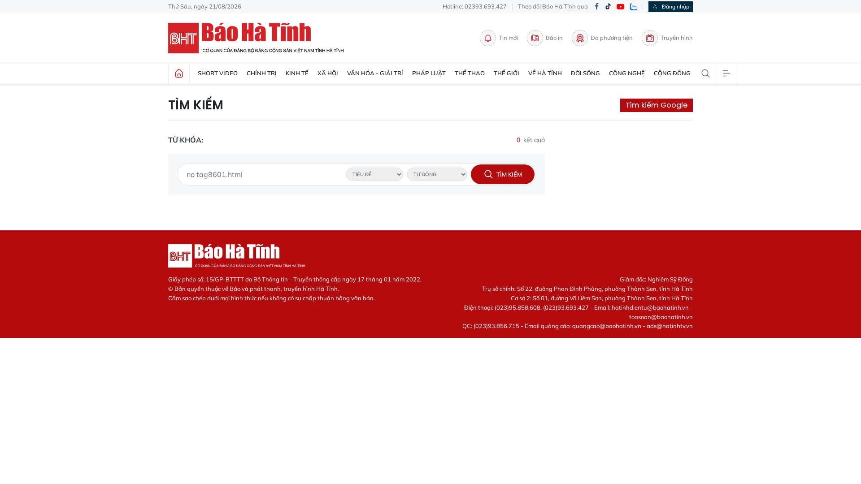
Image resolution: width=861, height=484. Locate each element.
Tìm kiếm (195, 105)
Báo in (554, 37)
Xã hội (327, 73)
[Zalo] (633, 6)
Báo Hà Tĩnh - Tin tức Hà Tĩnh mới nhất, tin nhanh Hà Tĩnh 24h (260, 38)
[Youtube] (621, 7)
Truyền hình (677, 37)
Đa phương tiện (612, 37)
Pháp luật (429, 73)
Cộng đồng (672, 73)
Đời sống (585, 73)
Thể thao (470, 73)
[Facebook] (596, 7)
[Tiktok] (608, 6)
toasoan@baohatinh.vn (661, 316)
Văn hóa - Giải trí (375, 73)
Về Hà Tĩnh (545, 73)
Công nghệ (627, 73)
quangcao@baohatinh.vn (606, 325)
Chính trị (262, 73)
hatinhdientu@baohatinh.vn (650, 307)
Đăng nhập (675, 6)
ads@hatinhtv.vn (670, 325)
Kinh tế (297, 73)
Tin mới (508, 37)
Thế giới (506, 73)
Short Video (218, 73)
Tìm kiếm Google (656, 105)
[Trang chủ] (179, 73)
